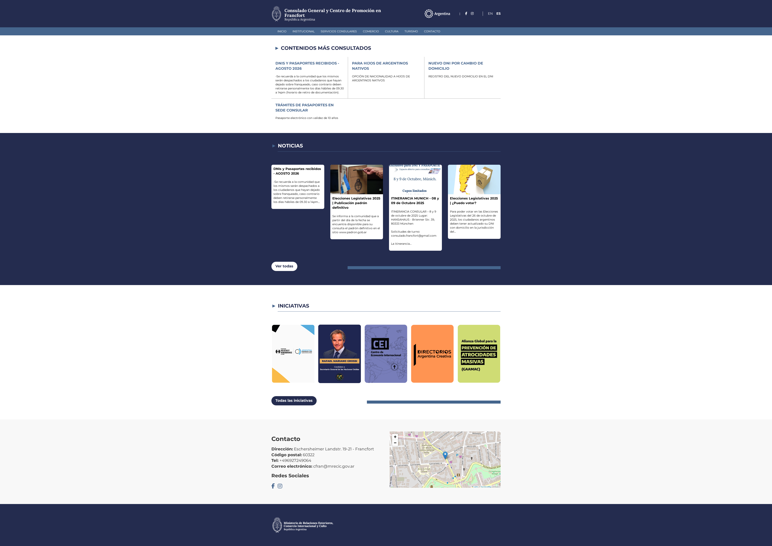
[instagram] (472, 13)
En (490, 13)
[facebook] (466, 13)
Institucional (304, 31)
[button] (445, 455)
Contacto (432, 31)
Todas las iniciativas (294, 400)
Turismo (411, 31)
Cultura (391, 31)
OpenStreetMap (486, 487)
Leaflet (475, 487)
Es (498, 13)
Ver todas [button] (284, 266)
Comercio (371, 31)
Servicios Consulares (339, 31)
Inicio (281, 31)
